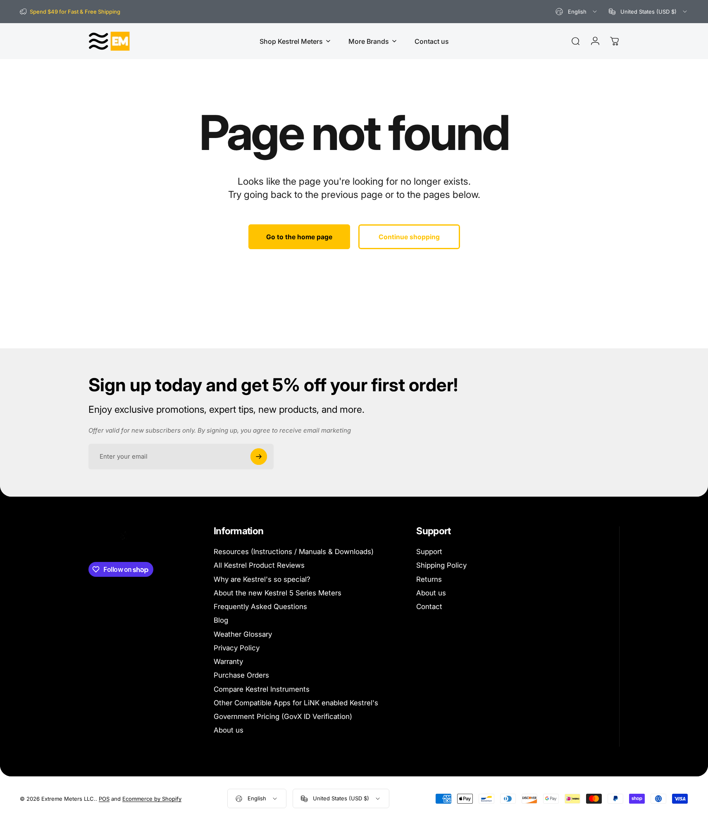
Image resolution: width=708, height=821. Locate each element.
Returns (429, 579)
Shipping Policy (441, 565)
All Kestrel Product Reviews (259, 565)
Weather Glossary (243, 634)
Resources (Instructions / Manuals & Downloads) (294, 551)
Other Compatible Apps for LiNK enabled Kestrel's (296, 703)
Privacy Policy (237, 648)
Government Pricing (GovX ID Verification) (283, 716)
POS (104, 798)
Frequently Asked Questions (260, 606)
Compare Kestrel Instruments (262, 689)
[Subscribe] (258, 456)
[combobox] (576, 11)
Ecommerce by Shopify (151, 798)
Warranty (228, 661)
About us (228, 730)
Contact (429, 606)
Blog (221, 620)
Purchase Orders (241, 675)
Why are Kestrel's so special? (262, 579)
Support (429, 551)
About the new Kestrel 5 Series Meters (277, 593)
